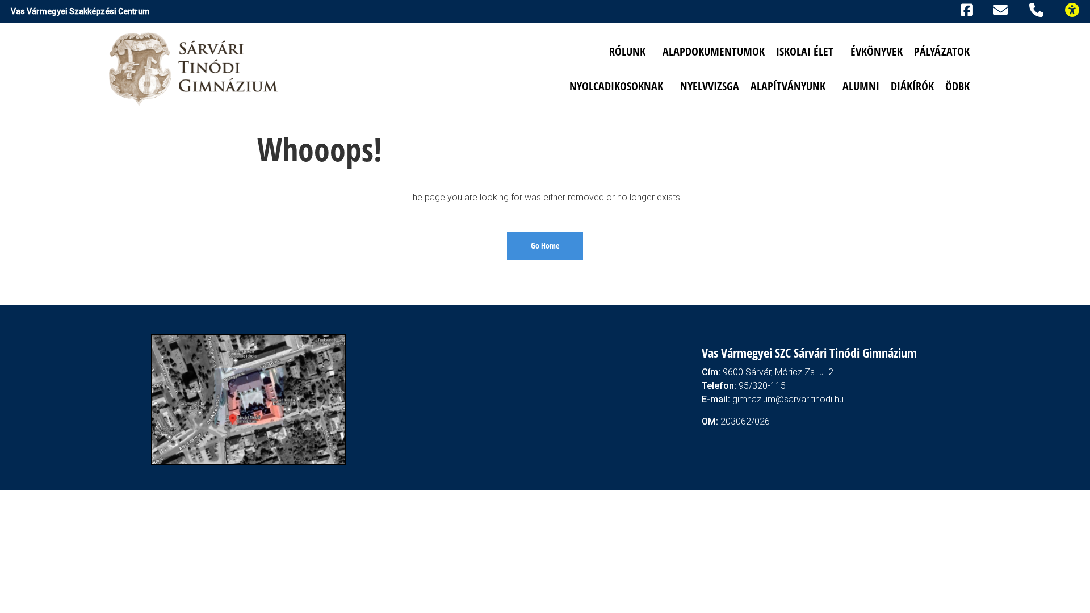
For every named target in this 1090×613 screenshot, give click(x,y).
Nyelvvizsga (709, 86)
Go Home (545, 245)
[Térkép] (248, 398)
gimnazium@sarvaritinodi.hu (788, 399)
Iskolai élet (804, 51)
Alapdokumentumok (714, 51)
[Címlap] (194, 68)
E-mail (1002, 9)
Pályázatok (942, 51)
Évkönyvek (876, 51)
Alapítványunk (788, 86)
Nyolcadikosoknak (616, 86)
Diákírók (912, 86)
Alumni (860, 86)
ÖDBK (957, 86)
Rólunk (627, 51)
